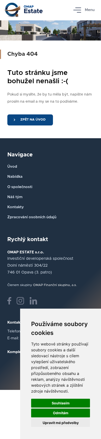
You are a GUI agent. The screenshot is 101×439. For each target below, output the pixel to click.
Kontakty (15, 207)
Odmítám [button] (60, 413)
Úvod (12, 166)
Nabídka (15, 176)
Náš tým (15, 197)
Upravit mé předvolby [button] (61, 423)
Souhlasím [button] (61, 403)
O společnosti (19, 187)
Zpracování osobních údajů (31, 217)
